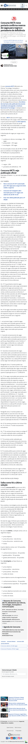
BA (14, 9)
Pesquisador (14, 617)
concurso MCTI (9, 86)
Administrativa (16, 619)
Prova (7, 635)
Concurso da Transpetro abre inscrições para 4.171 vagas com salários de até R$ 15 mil (13, 193)
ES (21, 9)
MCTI (8, 118)
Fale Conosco (18, 727)
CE (16, 9)
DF (19, 9)
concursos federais (11, 641)
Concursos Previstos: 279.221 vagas (10, 649)
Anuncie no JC (10, 730)
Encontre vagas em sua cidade (8, 671)
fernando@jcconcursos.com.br (10, 65)
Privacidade (18, 730)
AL (6, 9)
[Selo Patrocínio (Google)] (22, 5)
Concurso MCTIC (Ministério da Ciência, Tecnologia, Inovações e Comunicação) (13, 41)
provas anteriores (5, 643)
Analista (8, 617)
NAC (2, 9)
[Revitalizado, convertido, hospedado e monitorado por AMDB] (26, 741)
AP (9, 9)
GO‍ (23, 9)
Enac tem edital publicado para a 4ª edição (14, 198)
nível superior (21, 121)
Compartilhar (13, 62)
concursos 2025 (20, 641)
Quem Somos (10, 727)
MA (26, 9)
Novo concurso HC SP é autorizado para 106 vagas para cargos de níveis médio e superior (15, 186)
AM (11, 9)
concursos (3, 641)
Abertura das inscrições (13, 630)
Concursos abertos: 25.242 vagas (9, 646)
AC (4, 9)
